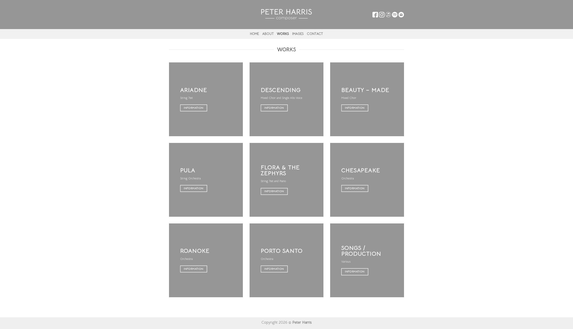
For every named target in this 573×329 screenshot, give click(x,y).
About (268, 34)
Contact (315, 34)
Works (283, 34)
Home (254, 34)
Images (298, 34)
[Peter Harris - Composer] (286, 14)
